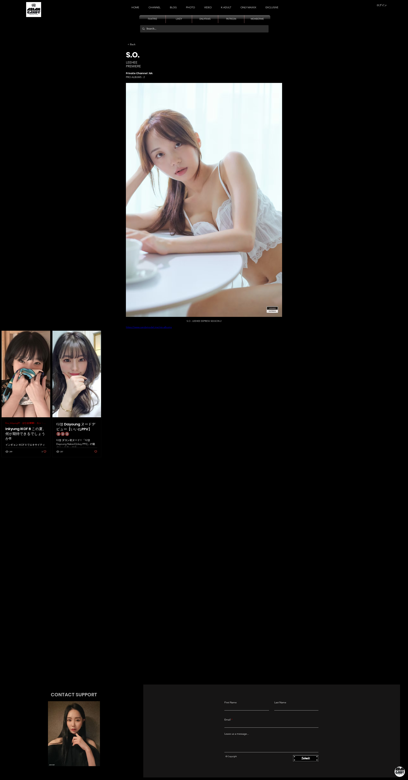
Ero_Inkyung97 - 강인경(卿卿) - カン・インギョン (25, 423)
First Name (230, 702)
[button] (226, 6)
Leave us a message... (236, 734)
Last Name (280, 702)
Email (227, 719)
